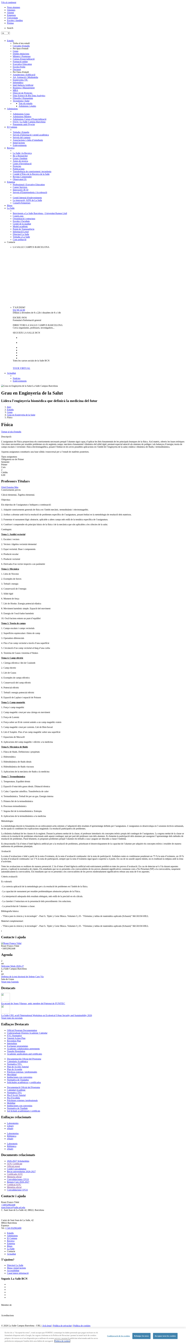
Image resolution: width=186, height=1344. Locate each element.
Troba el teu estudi (21, 43)
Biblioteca (11, 1136)
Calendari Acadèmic (16, 1090)
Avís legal (46, 1325)
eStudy (10, 1128)
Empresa (11, 182)
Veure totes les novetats (12, 1018)
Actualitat (11, 373)
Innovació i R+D (20, 190)
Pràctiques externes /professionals (22, 1100)
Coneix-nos (18, 216)
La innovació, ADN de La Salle (27, 200)
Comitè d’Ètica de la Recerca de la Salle (31, 174)
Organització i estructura (24, 218)
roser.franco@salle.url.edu (13, 1207)
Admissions (12, 108)
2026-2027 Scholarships (18, 1161)
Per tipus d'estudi (20, 48)
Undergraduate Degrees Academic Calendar (27, 1033)
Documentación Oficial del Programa (24, 1059)
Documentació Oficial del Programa (23, 1087)
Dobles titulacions (21, 53)
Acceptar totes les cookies (165, 1336)
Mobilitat (11, 1103)
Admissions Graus (21, 114)
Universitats (12, 18)
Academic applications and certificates (24, 1054)
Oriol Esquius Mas (9, 487)
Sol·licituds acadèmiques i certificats (23, 1111)
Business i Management (24, 87)
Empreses (11, 15)
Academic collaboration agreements (23, 1048)
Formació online (20, 61)
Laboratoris (12, 1143)
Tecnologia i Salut (21, 101)
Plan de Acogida (14, 1069)
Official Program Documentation (22, 1030)
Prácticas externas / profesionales (22, 1072)
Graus (15, 51)
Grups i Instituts (20, 158)
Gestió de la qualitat (22, 224)
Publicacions (18, 169)
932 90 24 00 (19, 310)
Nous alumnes (13, 7)
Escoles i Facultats (21, 221)
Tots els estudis (25, 103)
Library (10, 1126)
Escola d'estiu (19, 67)
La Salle (11, 208)
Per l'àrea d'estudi (21, 72)
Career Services (20, 187)
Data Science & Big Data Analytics (29, 95)
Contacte (11, 242)
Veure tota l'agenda (10, 982)
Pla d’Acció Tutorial (16, 1095)
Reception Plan (14, 1041)
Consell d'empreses (21, 203)
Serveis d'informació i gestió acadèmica (31, 135)
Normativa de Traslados (18, 1080)
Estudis (10, 40)
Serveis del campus (21, 137)
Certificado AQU (15, 1174)
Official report (13, 1166)
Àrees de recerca (20, 161)
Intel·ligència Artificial (23, 85)
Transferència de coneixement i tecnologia (32, 171)
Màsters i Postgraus (22, 56)
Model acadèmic (20, 226)
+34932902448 (8, 1205)
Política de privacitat (62, 1325)
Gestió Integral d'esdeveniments (27, 197)
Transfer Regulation (16, 1051)
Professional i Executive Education (29, 184)
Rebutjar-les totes (141, 1336)
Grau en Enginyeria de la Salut (21, 415)
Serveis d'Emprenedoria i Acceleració (30, 192)
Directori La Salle (21, 234)
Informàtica (18, 82)
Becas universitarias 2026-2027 (21, 1171)
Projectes (17, 166)
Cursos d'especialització (24, 59)
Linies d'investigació (22, 163)
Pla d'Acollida (13, 1098)
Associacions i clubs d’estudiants (28, 140)
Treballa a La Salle (21, 237)
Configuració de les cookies (118, 1336)
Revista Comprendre (22, 176)
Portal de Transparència (23, 229)
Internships (12, 1043)
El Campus (12, 127)
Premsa (10, 23)
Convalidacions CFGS (17, 1190)
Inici (9, 407)
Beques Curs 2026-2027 (18, 1182)
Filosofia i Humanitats (23, 98)
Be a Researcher (20, 156)
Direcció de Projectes (22, 93)
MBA (15, 90)
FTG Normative (14, 1035)
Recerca (10, 148)
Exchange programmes (17, 1046)
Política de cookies (81, 1325)
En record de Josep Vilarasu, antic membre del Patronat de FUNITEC (33, 1003)
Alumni (10, 12)
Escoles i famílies (15, 20)
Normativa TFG (14, 1064)
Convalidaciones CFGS (18, 1179)
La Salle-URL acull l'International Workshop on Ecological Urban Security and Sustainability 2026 (46, 1015)
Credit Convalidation (16, 1169)
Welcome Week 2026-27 (12, 966)
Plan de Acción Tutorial (18, 1066)
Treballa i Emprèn (21, 132)
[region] (93, 1336)
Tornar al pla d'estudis (11, 431)
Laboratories (12, 1123)
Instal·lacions (19, 142)
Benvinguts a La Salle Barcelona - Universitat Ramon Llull (40, 213)
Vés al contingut (8, 2)
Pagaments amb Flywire (24, 124)
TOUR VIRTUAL (21, 368)
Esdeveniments (20, 145)
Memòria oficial (14, 1187)
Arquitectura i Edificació (24, 74)
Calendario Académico (17, 1061)
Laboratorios (13, 1133)
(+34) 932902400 (13, 1228)
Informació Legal (21, 231)
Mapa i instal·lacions (16, 1268)
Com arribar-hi (19, 239)
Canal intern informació (18, 1273)
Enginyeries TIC (20, 80)
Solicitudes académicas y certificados (24, 1082)
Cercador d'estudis (21, 46)
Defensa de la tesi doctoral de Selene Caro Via (22, 976)
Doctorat (17, 69)
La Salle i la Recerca (22, 153)
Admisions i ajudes (27, 106)
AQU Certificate (14, 1163)
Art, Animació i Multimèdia (25, 77)
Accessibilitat (13, 1270)
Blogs (9, 205)
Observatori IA (20, 179)
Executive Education (22, 64)
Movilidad (11, 1074)
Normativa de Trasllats (17, 1108)
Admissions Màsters (22, 116)
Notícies (16, 378)
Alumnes (11, 10)
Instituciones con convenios (19, 1077)
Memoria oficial (14, 1177)
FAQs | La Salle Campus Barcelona (29, 122)
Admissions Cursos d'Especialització (29, 119)
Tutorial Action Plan (16, 1038)
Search (10, 28)
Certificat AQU (14, 1184)
